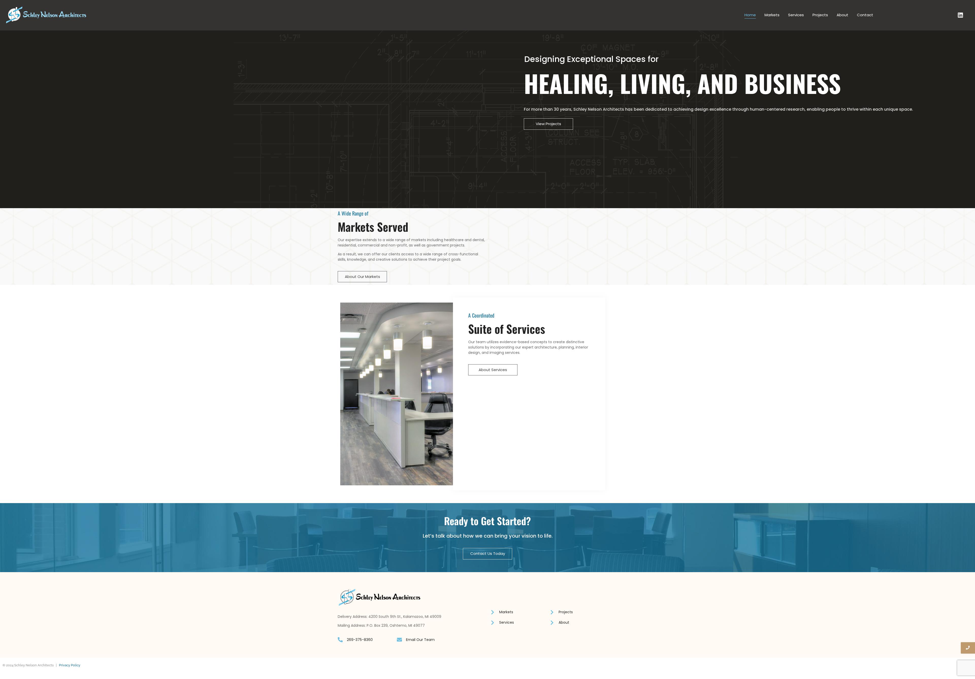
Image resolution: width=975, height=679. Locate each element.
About (842, 15)
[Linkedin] (960, 15)
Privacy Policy (69, 665)
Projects (820, 15)
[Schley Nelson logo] (46, 15)
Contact (865, 15)
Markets (772, 15)
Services (796, 15)
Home (750, 15)
